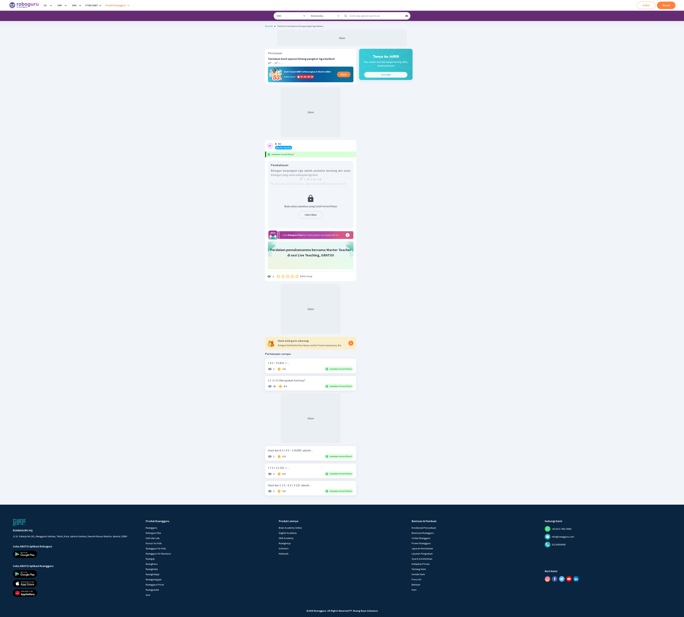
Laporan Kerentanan (422, 548)
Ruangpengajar (154, 579)
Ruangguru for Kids (156, 548)
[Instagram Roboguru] (547, 579)
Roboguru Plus (153, 533)
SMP (59, 5)
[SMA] (80, 5)
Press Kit (416, 579)
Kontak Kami (418, 574)
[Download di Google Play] (70, 554)
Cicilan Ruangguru (421, 538)
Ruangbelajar (153, 574)
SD (45, 5)
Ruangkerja (285, 543)
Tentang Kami (419, 569)
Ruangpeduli (152, 589)
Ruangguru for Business (158, 553)
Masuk (666, 5)
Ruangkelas (152, 569)
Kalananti (283, 553)
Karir (414, 589)
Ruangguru (151, 527)
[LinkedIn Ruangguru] (576, 579)
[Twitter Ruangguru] (562, 579)
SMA (74, 5)
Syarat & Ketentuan (422, 558)
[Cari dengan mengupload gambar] (406, 16)
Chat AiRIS (386, 74)
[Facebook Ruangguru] (555, 579)
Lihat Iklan (311, 214)
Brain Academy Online (290, 527)
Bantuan (416, 584)
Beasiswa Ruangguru (423, 533)
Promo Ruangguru (421, 543)
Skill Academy (286, 538)
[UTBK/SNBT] (100, 5)
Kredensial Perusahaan (424, 527)
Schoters (284, 548)
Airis (148, 595)
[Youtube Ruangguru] (569, 579)
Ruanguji (150, 558)
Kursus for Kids (154, 543)
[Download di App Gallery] (70, 593)
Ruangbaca (151, 564)
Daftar (646, 5)
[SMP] (65, 5)
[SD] (51, 5)
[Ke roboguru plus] (310, 235)
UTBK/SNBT (91, 5)
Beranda (269, 26)
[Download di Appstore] (70, 583)
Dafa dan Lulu (153, 538)
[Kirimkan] (345, 16)
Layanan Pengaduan (422, 553)
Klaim (344, 74)
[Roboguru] (25, 5)
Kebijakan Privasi (421, 564)
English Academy (288, 533)
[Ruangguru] (19, 522)
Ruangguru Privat (155, 584)
